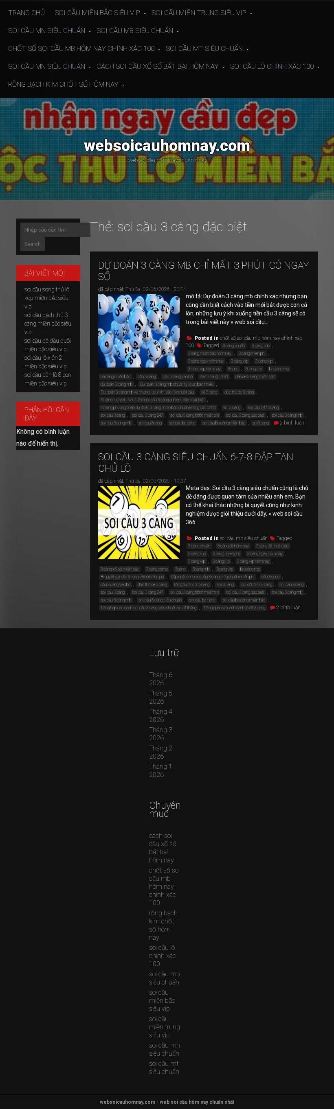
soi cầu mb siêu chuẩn (135, 30)
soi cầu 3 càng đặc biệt (245, 415)
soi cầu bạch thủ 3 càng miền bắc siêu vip (47, 323)
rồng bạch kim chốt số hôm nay (63, 84)
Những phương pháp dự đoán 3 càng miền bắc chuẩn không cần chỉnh (158, 407)
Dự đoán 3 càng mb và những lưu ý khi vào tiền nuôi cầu (147, 392)
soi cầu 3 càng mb (287, 415)
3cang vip (254, 369)
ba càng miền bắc (115, 376)
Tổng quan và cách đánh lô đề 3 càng (234, 608)
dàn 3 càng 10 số (214, 376)
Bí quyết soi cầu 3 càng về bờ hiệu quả (132, 577)
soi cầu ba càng (182, 423)
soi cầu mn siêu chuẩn (46, 30)
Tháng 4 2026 (160, 716)
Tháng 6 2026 (160, 679)
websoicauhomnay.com (167, 145)
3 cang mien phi (252, 353)
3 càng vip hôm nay (204, 369)
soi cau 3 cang (113, 415)
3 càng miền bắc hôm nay (209, 353)
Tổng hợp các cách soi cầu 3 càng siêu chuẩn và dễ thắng (148, 608)
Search (32, 244)
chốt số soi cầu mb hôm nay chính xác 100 (81, 48)
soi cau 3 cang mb (116, 423)
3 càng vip (239, 361)
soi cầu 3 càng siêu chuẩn (160, 600)
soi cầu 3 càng (113, 592)
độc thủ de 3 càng (239, 392)
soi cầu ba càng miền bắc (223, 423)
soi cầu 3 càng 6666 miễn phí (194, 415)
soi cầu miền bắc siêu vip (97, 13)
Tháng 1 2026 (160, 771)
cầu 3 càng (147, 376)
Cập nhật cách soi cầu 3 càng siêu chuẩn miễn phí (212, 577)
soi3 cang (261, 423)
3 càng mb (261, 345)
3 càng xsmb (157, 569)
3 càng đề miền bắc (272, 546)
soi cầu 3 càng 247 (147, 415)
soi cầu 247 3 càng (263, 407)
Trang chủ (26, 13)
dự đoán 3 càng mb (116, 384)
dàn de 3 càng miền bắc (255, 376)
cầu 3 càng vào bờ (178, 376)
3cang (233, 369)
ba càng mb (279, 369)
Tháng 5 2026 (160, 697)
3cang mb (201, 569)
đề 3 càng (209, 392)
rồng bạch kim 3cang (191, 584)
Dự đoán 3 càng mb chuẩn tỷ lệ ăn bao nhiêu (176, 384)
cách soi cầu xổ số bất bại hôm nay (158, 66)
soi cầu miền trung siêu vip (199, 13)
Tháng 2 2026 (160, 752)
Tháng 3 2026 (160, 734)
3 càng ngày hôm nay (206, 361)
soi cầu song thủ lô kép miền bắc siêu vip (46, 298)
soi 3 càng (231, 407)
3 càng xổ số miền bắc (120, 569)
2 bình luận (292, 423)
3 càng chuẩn (234, 345)
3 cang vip (263, 361)
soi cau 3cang (150, 423)
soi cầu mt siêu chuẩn (204, 48)
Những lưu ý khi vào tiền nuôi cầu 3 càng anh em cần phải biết (152, 400)
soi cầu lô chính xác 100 (272, 66)
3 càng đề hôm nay (233, 546)
